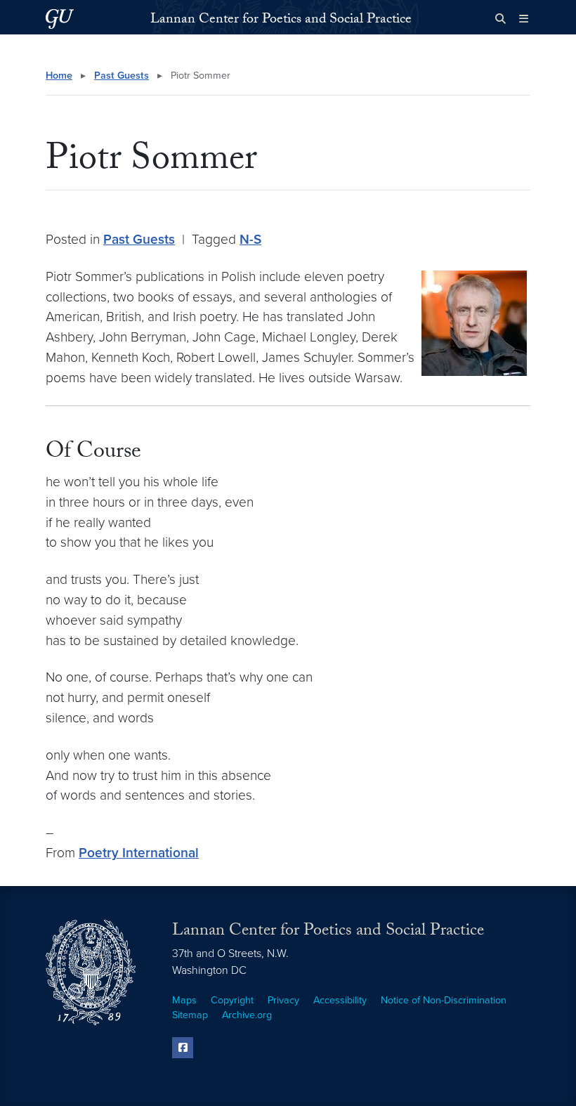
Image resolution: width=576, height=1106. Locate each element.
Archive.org (247, 1015)
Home (59, 76)
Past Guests (121, 76)
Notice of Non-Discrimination (443, 1000)
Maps (184, 1000)
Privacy (283, 1000)
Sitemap (190, 1015)
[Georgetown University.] (60, 18)
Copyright (232, 1000)
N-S (250, 239)
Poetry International (139, 853)
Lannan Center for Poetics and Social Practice (281, 20)
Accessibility (340, 1000)
